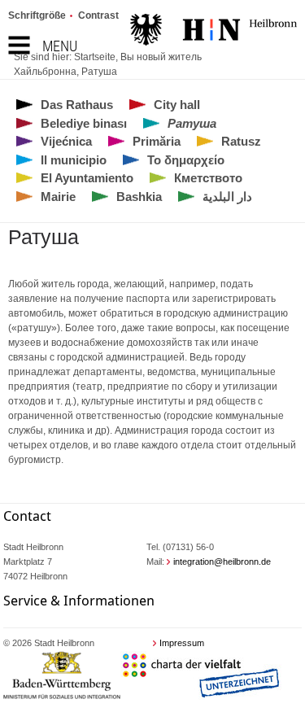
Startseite (94, 57)
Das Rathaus (77, 104)
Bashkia (139, 196)
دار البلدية (227, 196)
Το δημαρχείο (185, 160)
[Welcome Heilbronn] (213, 32)
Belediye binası (84, 123)
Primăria (157, 141)
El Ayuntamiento (87, 178)
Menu (59, 46)
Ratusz (241, 141)
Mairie (58, 196)
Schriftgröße (37, 15)
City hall (177, 104)
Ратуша (99, 71)
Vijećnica (66, 141)
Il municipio (74, 160)
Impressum (181, 643)
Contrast (98, 15)
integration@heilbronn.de (222, 561)
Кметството (208, 178)
